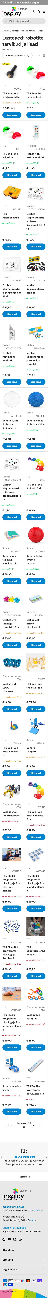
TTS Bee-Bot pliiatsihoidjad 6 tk (34, 815)
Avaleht (5, 31)
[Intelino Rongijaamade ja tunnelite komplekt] (35, 331)
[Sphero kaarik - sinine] (11, 1065)
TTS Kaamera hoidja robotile (11, 95)
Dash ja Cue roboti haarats (11, 813)
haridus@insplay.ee (13, 1206)
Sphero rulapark (31, 749)
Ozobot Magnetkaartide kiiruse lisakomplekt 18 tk (35, 221)
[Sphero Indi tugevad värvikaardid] (11, 534)
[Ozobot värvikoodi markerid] (11, 331)
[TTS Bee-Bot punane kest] (35, 72)
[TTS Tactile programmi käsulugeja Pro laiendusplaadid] (35, 854)
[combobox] (24, 21)
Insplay (12, 1291)
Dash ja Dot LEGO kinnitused (9, 687)
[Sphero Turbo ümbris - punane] (35, 534)
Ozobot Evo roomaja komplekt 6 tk (10, 623)
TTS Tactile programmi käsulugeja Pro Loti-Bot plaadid (11, 883)
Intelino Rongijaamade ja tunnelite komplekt (34, 358)
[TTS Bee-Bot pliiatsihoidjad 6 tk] (35, 790)
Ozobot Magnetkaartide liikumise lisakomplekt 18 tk (11, 492)
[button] (38, 11)
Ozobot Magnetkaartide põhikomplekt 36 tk (11, 291)
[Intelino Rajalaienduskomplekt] (35, 264)
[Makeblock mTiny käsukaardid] (35, 598)
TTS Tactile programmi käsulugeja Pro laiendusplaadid (35, 883)
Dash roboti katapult (33, 1016)
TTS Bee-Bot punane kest (34, 95)
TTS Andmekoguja (10, 215)
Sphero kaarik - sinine (11, 1088)
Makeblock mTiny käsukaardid (33, 623)
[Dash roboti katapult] (35, 993)
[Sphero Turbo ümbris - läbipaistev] (11, 399)
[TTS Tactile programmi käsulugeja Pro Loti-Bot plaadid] (11, 854)
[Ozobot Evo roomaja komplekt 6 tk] (11, 598)
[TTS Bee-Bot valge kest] (11, 132)
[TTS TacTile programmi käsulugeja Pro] (35, 1065)
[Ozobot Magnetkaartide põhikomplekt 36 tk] (11, 264)
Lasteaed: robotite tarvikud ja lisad (27, 31)
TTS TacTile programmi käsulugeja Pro (35, 1090)
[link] (9, 1125)
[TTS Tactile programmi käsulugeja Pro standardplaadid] (11, 993)
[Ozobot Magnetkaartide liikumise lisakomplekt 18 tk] (11, 463)
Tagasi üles (24, 1176)
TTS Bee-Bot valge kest (10, 155)
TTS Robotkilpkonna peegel (35, 951)
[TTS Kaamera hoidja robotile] (11, 72)
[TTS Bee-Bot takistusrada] (35, 662)
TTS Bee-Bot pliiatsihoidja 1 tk (10, 751)
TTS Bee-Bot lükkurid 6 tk (34, 486)
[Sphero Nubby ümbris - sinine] (35, 399)
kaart (32, 1220)
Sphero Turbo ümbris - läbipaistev (10, 424)
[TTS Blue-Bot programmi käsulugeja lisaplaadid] (11, 926)
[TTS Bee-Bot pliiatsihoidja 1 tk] (11, 726)
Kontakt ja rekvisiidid (14, 1227)
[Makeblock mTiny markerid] (35, 132)
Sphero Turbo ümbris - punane (34, 559)
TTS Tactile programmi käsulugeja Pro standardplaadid (11, 1022)
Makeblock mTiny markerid (35, 155)
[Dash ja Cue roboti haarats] (11, 790)
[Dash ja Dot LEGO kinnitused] (11, 662)
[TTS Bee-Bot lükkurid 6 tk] (35, 463)
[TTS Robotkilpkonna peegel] (35, 926)
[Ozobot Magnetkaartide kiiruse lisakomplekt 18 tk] (35, 192)
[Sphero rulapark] (35, 726)
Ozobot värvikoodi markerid (8, 356)
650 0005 (37, 1210)
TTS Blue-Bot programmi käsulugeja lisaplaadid (10, 953)
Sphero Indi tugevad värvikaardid (9, 559)
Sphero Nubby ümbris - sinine (35, 422)
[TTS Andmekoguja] (11, 192)
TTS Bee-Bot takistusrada (34, 685)
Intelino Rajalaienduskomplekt (35, 289)
